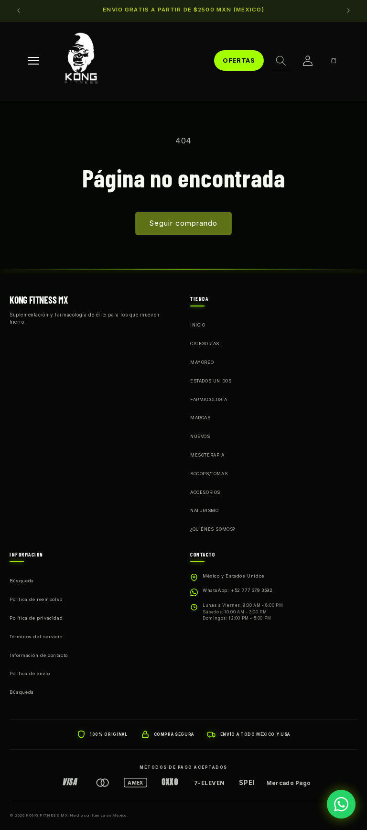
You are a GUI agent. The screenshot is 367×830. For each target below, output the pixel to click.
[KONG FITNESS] (81, 60)
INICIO (197, 325)
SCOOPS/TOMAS (208, 473)
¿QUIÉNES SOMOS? (212, 529)
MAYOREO (202, 362)
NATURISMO (204, 510)
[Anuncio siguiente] (348, 10)
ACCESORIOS (205, 492)
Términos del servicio (36, 636)
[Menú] (33, 60)
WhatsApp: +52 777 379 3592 (238, 590)
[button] (280, 60)
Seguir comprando (183, 223)
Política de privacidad (36, 618)
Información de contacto (39, 655)
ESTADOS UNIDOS (210, 380)
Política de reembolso (36, 599)
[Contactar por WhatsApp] (341, 804)
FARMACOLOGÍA (208, 399)
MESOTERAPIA (207, 455)
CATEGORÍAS (204, 343)
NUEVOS (200, 436)
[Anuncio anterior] (18, 10)
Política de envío (30, 673)
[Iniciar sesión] (307, 60)
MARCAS (200, 417)
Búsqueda (22, 580)
